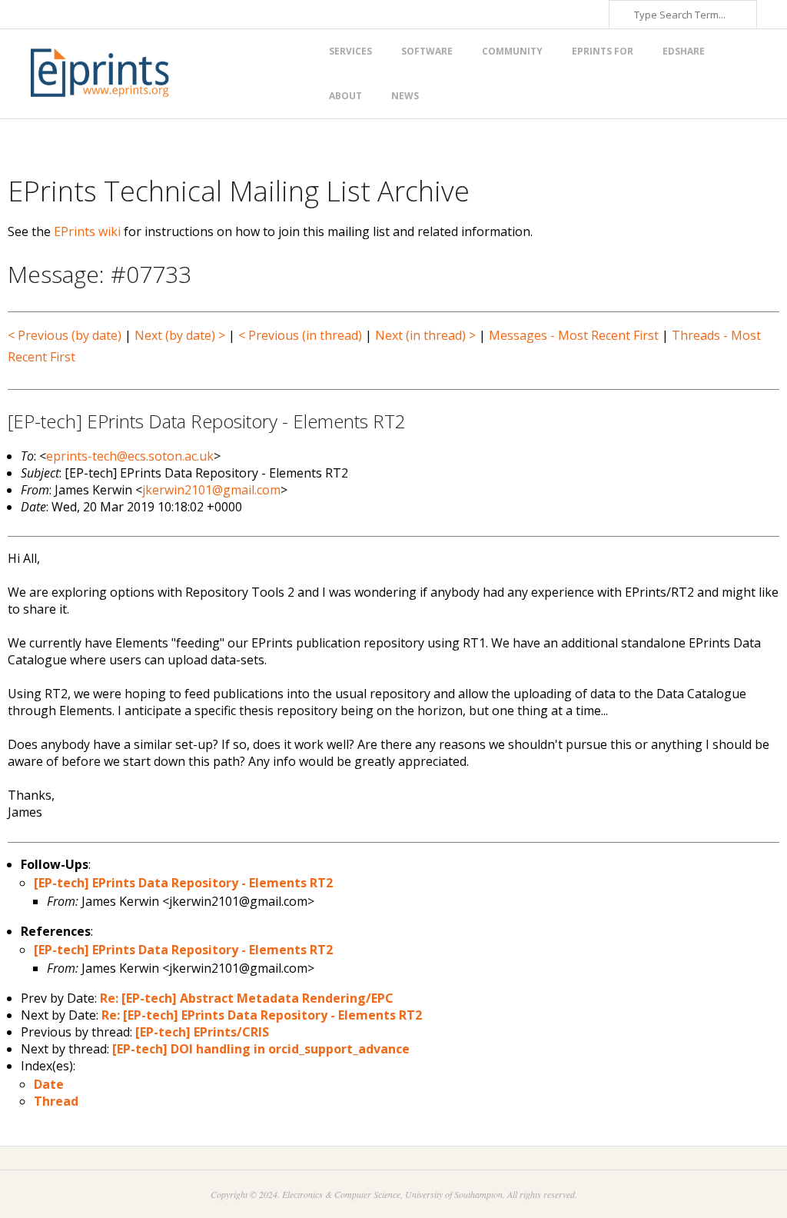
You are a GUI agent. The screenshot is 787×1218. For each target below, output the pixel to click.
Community (512, 51)
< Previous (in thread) (300, 335)
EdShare (683, 51)
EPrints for (602, 51)
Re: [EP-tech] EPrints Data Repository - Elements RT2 (261, 1015)
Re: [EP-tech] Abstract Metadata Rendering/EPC (247, 998)
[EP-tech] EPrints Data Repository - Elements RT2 (183, 882)
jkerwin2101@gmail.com (211, 489)
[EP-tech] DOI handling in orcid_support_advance (261, 1048)
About (345, 95)
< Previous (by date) (64, 335)
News (405, 95)
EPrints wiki (87, 231)
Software (427, 51)
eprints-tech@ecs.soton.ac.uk (130, 456)
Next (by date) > (179, 335)
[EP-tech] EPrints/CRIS (202, 1031)
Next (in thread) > (425, 335)
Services (350, 51)
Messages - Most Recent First (574, 335)
